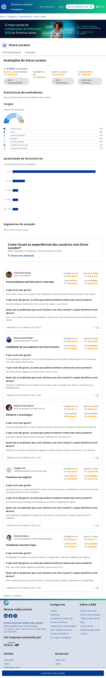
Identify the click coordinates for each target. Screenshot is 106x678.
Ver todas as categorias (61, 637)
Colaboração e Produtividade (63, 626)
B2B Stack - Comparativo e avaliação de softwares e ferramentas (3, 6)
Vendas (54, 611)
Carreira (83, 633)
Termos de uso (87, 626)
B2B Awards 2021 (12, 667)
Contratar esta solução (53, 673)
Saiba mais (9, 660)
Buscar (91, 6)
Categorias (16, 9)
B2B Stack (6, 602)
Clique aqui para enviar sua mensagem (20, 626)
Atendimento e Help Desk (62, 618)
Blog (61, 6)
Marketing (55, 614)
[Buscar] (80, 6)
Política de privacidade (90, 630)
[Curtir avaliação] (97, 327)
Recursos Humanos (59, 622)
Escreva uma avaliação (90, 614)
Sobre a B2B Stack (88, 611)
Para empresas (46, 6)
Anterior (7, 595)
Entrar (7, 664)
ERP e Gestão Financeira (61, 630)
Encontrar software (22, 4)
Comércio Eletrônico (59, 633)
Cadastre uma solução (90, 618)
